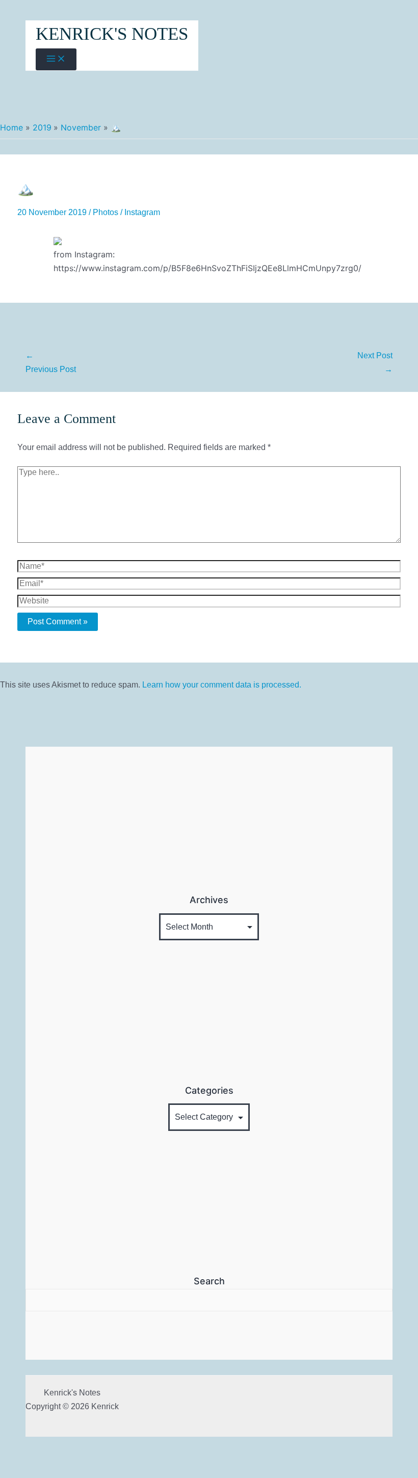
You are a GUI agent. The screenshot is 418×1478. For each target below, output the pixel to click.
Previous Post (50, 362)
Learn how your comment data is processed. (221, 684)
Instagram (142, 212)
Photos (105, 212)
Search (209, 1281)
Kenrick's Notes (112, 34)
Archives (209, 899)
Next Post (375, 362)
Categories (209, 1090)
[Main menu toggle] (56, 59)
